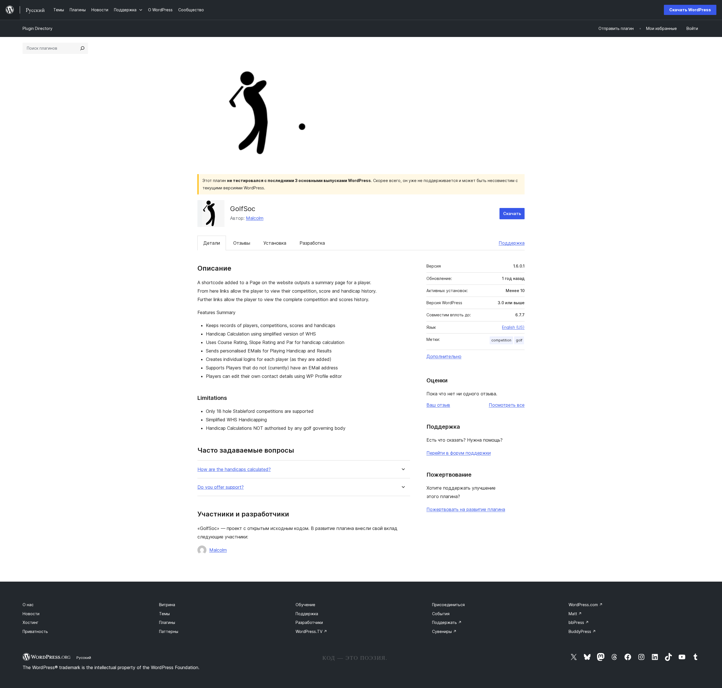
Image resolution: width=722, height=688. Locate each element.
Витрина (167, 604)
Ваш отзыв (438, 405)
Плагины (167, 622)
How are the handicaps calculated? (234, 469)
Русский (83, 657)
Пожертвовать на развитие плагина (465, 509)
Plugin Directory (37, 28)
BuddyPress (582, 631)
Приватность (35, 631)
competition (501, 340)
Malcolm (254, 218)
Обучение (305, 604)
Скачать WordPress (690, 9)
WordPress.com (586, 604)
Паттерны (168, 631)
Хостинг (30, 622)
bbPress (579, 622)
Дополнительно (443, 356)
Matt (575, 613)
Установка (274, 243)
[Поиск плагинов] (82, 48)
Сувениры (444, 631)
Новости (31, 613)
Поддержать (447, 622)
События (441, 613)
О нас (28, 604)
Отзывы (241, 243)
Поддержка (512, 243)
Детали (211, 243)
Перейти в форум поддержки (458, 453)
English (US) (513, 327)
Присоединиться (448, 604)
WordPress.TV (311, 631)
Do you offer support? (220, 487)
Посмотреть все (507, 405)
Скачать (512, 213)
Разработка (312, 243)
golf (519, 340)
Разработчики (309, 622)
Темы (164, 613)
